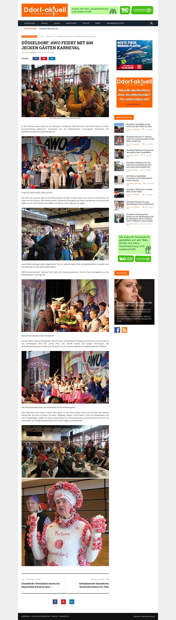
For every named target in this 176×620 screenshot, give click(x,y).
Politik (57, 23)
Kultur (86, 23)
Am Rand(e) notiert (115, 23)
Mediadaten (64, 616)
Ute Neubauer (31, 52)
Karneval (33, 36)
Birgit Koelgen (135, 183)
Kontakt (55, 616)
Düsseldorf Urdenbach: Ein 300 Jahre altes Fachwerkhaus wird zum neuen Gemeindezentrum (138, 164)
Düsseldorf (29, 23)
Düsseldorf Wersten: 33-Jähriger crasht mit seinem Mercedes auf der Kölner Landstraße (73, 28)
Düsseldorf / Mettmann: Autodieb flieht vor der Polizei (139, 190)
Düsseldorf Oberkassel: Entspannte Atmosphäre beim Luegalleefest (139, 151)
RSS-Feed (137, 616)
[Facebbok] (117, 330)
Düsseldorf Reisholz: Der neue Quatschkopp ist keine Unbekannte (140, 203)
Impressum (26, 616)
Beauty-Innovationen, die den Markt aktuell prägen (134, 304)
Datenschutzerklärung (40, 616)
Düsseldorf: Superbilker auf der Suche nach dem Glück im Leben (139, 125)
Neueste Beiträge (124, 117)
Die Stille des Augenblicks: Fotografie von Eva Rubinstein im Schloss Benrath (139, 178)
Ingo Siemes (134, 155)
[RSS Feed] (124, 330)
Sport (97, 23)
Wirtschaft (71, 23)
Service (44, 23)
